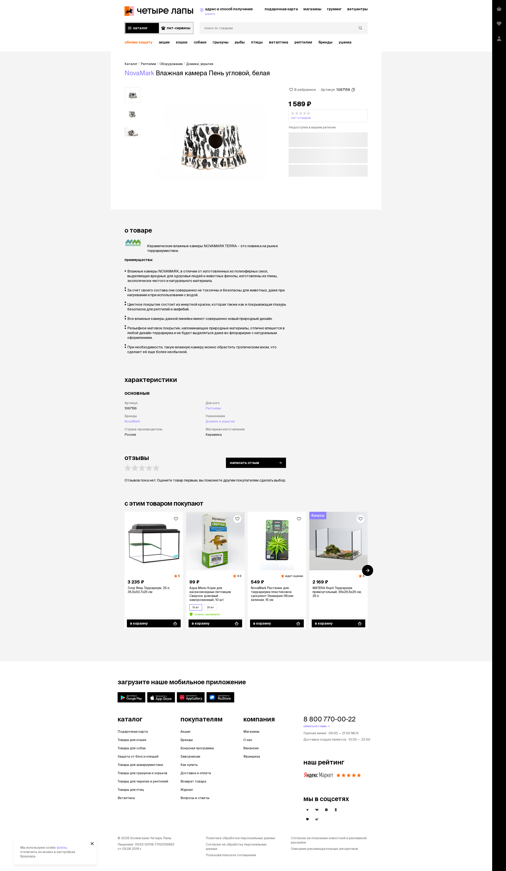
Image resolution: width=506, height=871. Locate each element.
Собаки (200, 42)
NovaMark (139, 72)
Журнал (186, 789)
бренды (325, 42)
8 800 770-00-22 (329, 719)
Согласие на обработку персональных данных (236, 846)
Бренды (186, 740)
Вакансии (251, 748)
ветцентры (357, 9)
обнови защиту (138, 42)
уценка (345, 42)
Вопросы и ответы (194, 798)
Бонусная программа (197, 748)
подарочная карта (281, 9)
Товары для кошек (132, 740)
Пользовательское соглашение (231, 855)
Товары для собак (132, 748)
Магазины (251, 731)
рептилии (303, 42)
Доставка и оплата (195, 773)
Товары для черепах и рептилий (143, 781)
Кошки (181, 42)
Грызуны (220, 42)
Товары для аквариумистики (140, 764)
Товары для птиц (131, 789)
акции (164, 42)
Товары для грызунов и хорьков (142, 773)
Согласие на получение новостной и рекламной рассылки (329, 840)
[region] (246, 42)
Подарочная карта (133, 731)
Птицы (257, 42)
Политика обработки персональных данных (240, 838)
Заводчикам (190, 756)
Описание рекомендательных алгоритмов (324, 848)
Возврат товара (193, 781)
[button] (328, 115)
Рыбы (240, 42)
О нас (247, 740)
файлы (62, 847)
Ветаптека (278, 42)
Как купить (189, 764)
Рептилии (213, 408)
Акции (185, 731)
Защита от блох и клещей (138, 756)
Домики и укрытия (220, 421)
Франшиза (251, 756)
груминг (334, 9)
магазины (312, 9)
